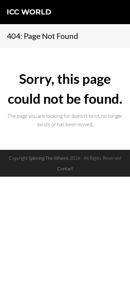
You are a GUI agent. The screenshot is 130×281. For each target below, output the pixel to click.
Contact (65, 168)
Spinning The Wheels (49, 158)
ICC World (29, 12)
